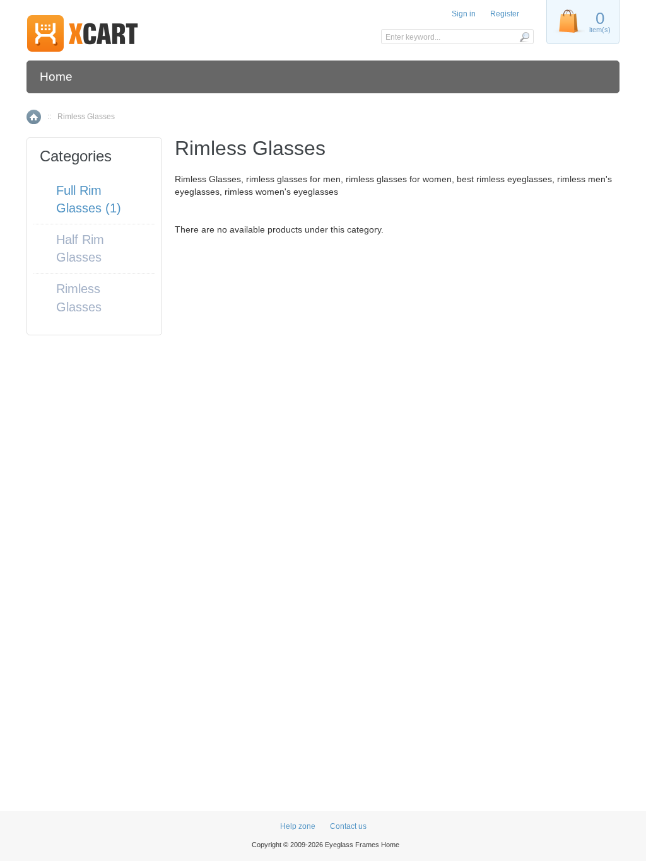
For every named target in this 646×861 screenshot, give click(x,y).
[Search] (524, 36)
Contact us (348, 826)
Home (56, 76)
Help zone (297, 826)
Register (504, 13)
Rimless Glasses (79, 298)
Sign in (464, 13)
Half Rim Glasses (80, 249)
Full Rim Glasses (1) (88, 199)
